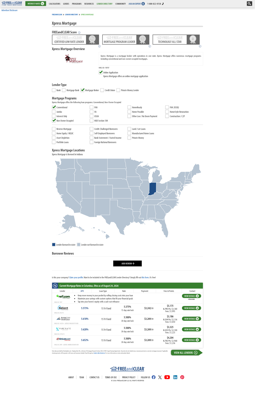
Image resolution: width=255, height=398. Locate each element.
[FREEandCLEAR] (127, 369)
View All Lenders (185, 352)
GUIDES (66, 3)
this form (145, 277)
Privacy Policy (128, 377)
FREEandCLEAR (57, 14)
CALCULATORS (54, 3)
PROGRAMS (76, 3)
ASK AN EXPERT (135, 3)
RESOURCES (89, 3)
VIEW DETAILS (189, 295)
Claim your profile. (76, 277)
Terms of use (111, 377)
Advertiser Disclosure (9, 10)
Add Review (128, 263)
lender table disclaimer (99, 353)
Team (81, 377)
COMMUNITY (120, 3)
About (71, 377)
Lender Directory (71, 14)
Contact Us (94, 377)
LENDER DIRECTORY (104, 3)
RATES (35, 3)
